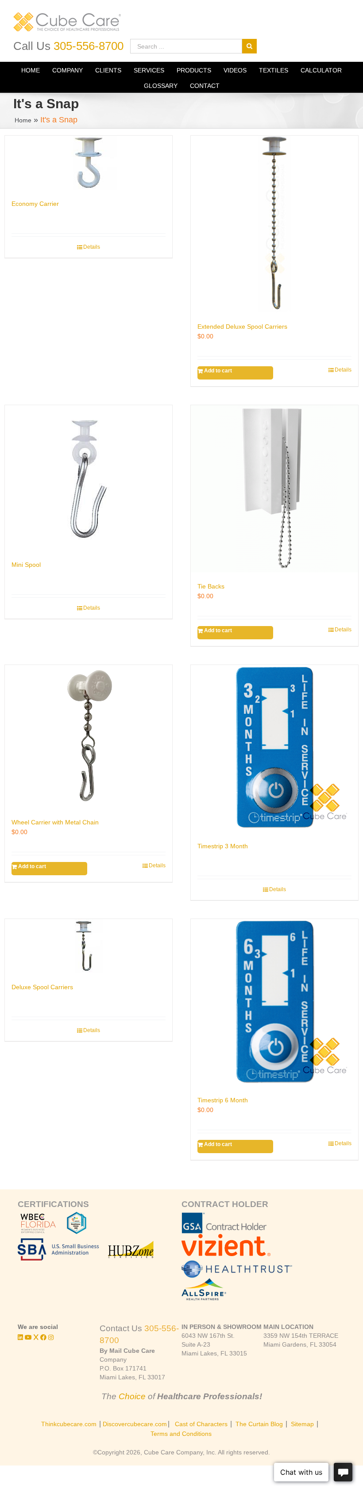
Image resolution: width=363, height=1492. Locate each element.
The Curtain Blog (259, 1423)
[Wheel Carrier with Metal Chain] (88, 736)
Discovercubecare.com (135, 1423)
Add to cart (218, 371)
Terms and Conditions (181, 1433)
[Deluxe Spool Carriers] (88, 946)
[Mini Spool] (88, 477)
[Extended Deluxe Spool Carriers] (274, 224)
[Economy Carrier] (88, 163)
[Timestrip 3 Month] (274, 748)
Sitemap (302, 1423)
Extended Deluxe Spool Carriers (242, 326)
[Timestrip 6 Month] (274, 1002)
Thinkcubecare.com (69, 1423)
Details (91, 247)
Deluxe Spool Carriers (42, 987)
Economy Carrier (35, 203)
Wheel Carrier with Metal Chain (55, 822)
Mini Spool (26, 564)
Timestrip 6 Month (222, 1100)
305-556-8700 (89, 46)
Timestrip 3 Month (222, 846)
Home (23, 120)
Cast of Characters (201, 1423)
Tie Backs (210, 586)
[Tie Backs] (274, 488)
